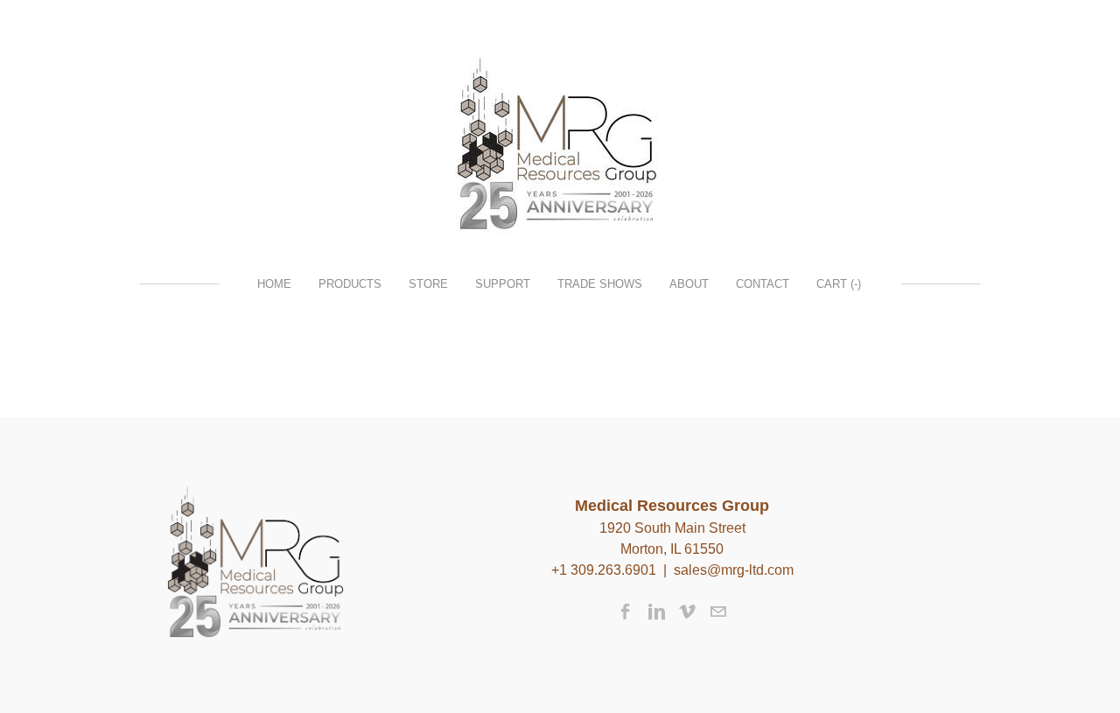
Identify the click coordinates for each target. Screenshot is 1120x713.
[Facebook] (626, 611)
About (689, 283)
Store (428, 283)
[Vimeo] (687, 611)
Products (350, 283)
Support (502, 283)
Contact (762, 283)
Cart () (838, 283)
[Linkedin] (656, 611)
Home (274, 283)
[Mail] (718, 611)
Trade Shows (599, 283)
